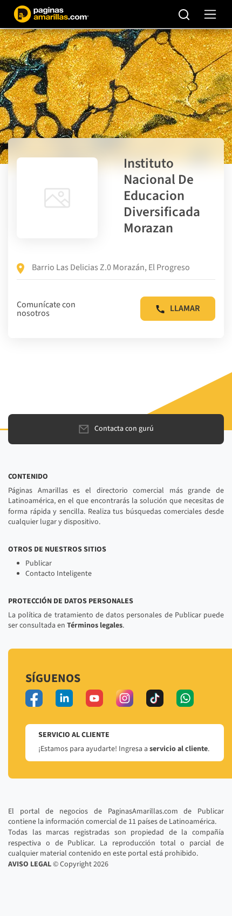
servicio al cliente (178, 748)
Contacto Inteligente (58, 573)
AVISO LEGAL (29, 864)
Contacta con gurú (124, 428)
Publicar (38, 563)
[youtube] (94, 698)
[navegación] (210, 14)
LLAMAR (185, 308)
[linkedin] (64, 698)
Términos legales (94, 625)
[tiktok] (154, 698)
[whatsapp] (185, 698)
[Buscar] (184, 14)
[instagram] (124, 698)
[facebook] (34, 698)
